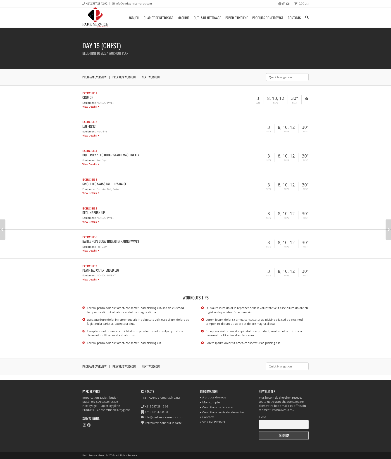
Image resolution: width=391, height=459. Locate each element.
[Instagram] (283, 3)
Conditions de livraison (217, 407)
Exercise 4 (89, 179)
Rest (294, 102)
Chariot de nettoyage (158, 17)
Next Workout (151, 77)
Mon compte (211, 402)
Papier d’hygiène (236, 17)
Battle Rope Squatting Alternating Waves (110, 241)
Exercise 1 (89, 93)
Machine (183, 17)
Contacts (294, 17)
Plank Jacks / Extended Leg (100, 270)
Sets (258, 102)
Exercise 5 (89, 208)
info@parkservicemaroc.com (134, 3)
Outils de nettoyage (207, 17)
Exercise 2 (89, 122)
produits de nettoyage (267, 17)
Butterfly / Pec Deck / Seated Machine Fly (110, 154)
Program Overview (94, 77)
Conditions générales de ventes (223, 412)
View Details (89, 106)
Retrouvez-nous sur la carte (163, 423)
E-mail (263, 417)
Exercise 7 (89, 266)
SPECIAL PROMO (213, 422)
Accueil (134, 17)
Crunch (87, 97)
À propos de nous (214, 397)
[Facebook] (279, 3)
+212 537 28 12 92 (96, 3)
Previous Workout (124, 77)
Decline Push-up (93, 212)
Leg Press (88, 126)
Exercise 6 (89, 237)
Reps (275, 102)
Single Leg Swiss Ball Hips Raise (104, 183)
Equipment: (89, 102)
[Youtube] (288, 3)
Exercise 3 (89, 151)
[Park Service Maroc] (95, 17)
